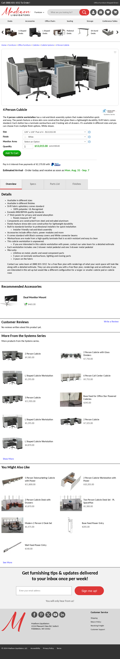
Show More (8, 459)
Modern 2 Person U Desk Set (38, 523)
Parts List (55, 184)
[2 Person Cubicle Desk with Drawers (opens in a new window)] (12, 510)
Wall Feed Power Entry (35, 545)
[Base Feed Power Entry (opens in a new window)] (70, 535)
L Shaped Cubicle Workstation (39, 376)
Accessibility (35, 648)
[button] (84, 12)
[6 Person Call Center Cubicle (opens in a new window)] (71, 382)
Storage (90, 21)
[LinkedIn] (62, 615)
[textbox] (44, 590)
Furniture (12, 45)
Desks (10, 21)
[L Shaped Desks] (35, 38)
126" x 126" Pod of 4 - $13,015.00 (40, 132)
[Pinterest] (41, 615)
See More (7, 562)
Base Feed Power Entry (93, 523)
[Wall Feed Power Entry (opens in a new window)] (12, 554)
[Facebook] (34, 615)
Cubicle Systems (47, 45)
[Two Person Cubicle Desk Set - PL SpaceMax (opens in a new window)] (71, 510)
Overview (11, 184)
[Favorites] (108, 15)
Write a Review (111, 322)
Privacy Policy (48, 648)
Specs (33, 184)
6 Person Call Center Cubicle (96, 376)
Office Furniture (24, 45)
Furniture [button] (39, 12)
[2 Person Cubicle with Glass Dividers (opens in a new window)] (71, 359)
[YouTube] (55, 615)
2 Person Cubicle (33, 354)
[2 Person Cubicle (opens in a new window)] (12, 361)
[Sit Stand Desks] (83, 38)
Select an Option (32, 141)
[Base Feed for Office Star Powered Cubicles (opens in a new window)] (71, 406)
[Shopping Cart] (115, 12)
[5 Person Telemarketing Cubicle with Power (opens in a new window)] (12, 486)
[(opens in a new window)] (109, 111)
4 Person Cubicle (62, 45)
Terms (59, 648)
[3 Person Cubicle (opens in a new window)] (12, 404)
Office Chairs (50, 21)
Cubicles (36, 45)
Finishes (77, 184)
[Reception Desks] (107, 38)
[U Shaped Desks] (11, 38)
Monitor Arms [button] (10, 141)
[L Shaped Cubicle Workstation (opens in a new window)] (12, 385)
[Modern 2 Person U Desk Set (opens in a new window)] (12, 532)
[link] (115, 12)
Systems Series (109, 114)
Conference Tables (109, 21)
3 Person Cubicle (33, 398)
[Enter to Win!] (100, 15)
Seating (70, 21)
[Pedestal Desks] (59, 38)
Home (3, 45)
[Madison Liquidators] (16, 15)
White (31, 137)
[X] (48, 615)
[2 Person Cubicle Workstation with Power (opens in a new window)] (71, 491)
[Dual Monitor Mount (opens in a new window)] (11, 307)
